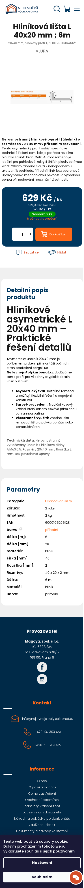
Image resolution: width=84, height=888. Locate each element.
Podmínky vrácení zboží (42, 806)
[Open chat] (76, 877)
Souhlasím (42, 877)
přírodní (51, 529)
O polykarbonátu (42, 787)
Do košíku (57, 234)
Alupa (42, 51)
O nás (42, 781)
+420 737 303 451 (48, 732)
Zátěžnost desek (42, 825)
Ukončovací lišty (58, 501)
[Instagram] (42, 679)
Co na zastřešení (42, 793)
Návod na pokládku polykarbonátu (42, 818)
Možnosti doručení (42, 218)
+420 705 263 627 (47, 745)
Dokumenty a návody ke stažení (42, 831)
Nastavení (42, 862)
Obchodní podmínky (42, 800)
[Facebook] (42, 667)
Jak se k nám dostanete (42, 812)
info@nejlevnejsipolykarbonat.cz (47, 718)
